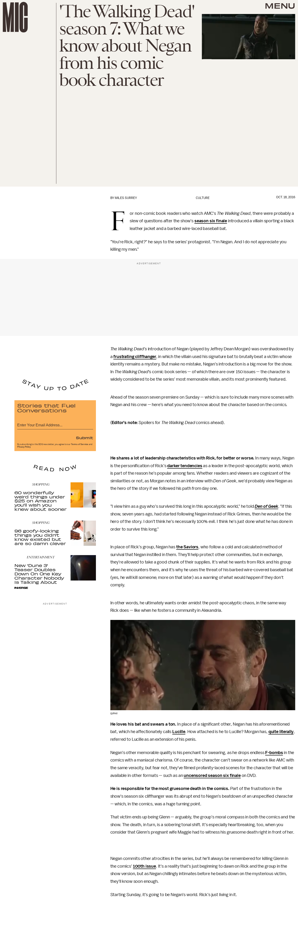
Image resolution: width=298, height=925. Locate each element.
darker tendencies (184, 465)
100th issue (144, 866)
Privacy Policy (24, 447)
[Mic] (15, 17)
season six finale (210, 221)
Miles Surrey (126, 198)
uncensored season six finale (212, 775)
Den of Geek (266, 506)
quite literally (281, 731)
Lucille (178, 731)
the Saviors (187, 547)
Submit (84, 437)
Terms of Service (79, 444)
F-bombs (274, 752)
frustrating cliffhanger (134, 356)
